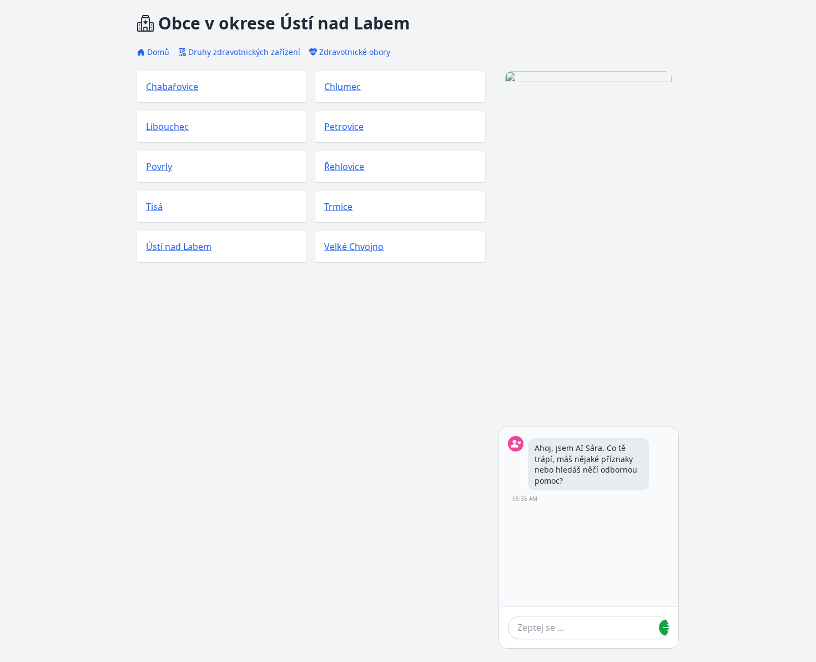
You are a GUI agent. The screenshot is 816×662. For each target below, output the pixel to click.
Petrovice (344, 127)
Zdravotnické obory (354, 52)
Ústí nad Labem (178, 246)
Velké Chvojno (354, 246)
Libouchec (167, 127)
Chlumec (342, 87)
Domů (158, 52)
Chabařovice (172, 87)
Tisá (154, 206)
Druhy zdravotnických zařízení (244, 52)
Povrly (159, 167)
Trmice (338, 206)
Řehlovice (344, 167)
